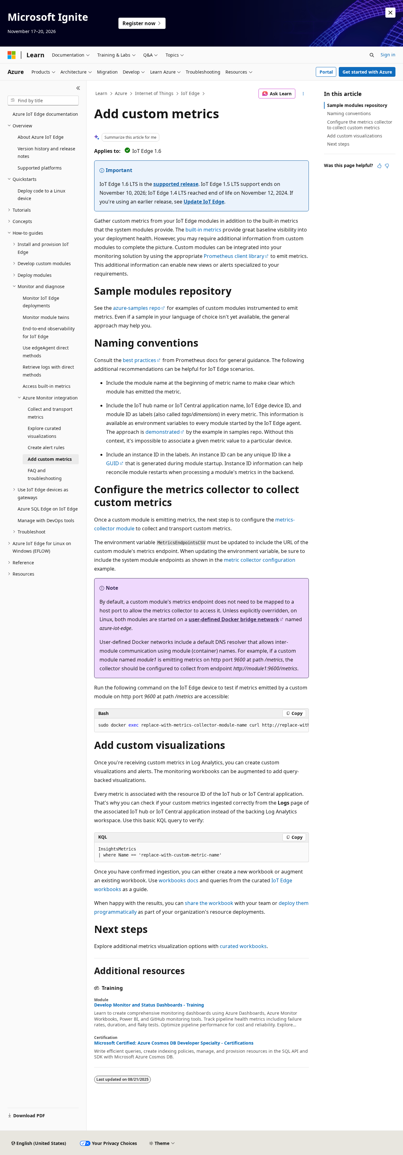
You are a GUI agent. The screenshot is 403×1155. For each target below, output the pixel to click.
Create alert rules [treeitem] (46, 447)
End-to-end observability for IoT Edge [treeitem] (49, 332)
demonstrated (162, 431)
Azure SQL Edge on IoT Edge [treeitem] (48, 509)
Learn (101, 93)
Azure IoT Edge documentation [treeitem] (45, 114)
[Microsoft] (12, 55)
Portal (326, 72)
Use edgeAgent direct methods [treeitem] (46, 352)
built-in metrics (203, 229)
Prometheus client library (234, 256)
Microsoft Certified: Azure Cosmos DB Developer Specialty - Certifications (173, 1043)
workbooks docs (178, 880)
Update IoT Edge (204, 201)
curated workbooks (243, 946)
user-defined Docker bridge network (234, 619)
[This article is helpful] (379, 166)
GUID (112, 463)
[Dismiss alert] (390, 13)
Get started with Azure (367, 72)
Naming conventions (349, 113)
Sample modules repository (357, 105)
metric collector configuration (259, 559)
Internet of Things (154, 93)
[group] (201, 725)
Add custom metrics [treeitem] (50, 459)
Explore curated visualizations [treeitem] (44, 432)
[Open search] (372, 55)
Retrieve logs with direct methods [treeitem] (48, 371)
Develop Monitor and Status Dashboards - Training (149, 1005)
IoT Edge (190, 93)
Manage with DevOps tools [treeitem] (46, 520)
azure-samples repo (137, 307)
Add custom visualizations (354, 136)
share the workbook (209, 903)
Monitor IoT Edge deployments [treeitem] (41, 302)
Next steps (338, 144)
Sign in (388, 55)
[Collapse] (78, 88)
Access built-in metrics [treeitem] (47, 386)
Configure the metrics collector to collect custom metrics (359, 125)
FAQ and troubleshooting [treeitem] (45, 474)
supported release (175, 184)
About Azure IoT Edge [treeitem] (41, 137)
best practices (139, 360)
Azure (121, 93)
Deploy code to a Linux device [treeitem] (41, 195)
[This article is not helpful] (387, 166)
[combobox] (43, 101)
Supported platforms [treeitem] (40, 168)
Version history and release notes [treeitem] (46, 152)
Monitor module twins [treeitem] (46, 317)
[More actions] (303, 94)
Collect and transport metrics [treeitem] (50, 413)
